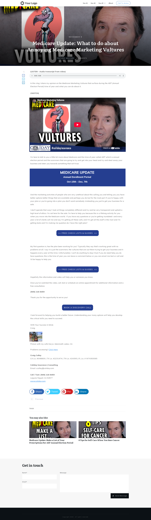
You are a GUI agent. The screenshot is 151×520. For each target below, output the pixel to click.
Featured (61, 58)
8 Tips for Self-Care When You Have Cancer (102, 433)
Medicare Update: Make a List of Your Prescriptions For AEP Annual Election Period (53, 433)
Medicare (70, 58)
